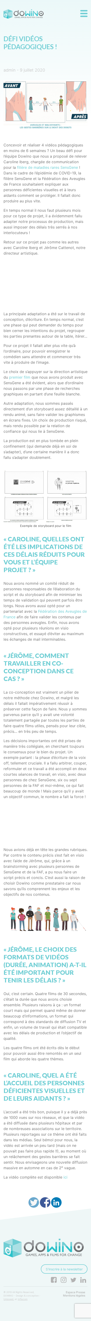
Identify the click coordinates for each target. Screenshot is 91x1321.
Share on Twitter (33, 1202)
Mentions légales (74, 1295)
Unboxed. (9, 1299)
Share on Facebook (45, 1202)
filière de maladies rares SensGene (47, 167)
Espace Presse (75, 1292)
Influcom (23, 1299)
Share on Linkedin (56, 1202)
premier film (19, 377)
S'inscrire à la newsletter (64, 1269)
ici (65, 1177)
